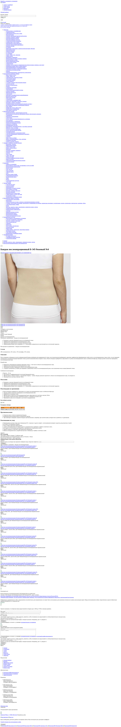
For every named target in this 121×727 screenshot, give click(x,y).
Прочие (8, 71)
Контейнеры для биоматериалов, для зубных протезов (19, 126)
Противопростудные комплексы (14, 43)
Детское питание (10, 161)
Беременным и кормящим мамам (14, 197)
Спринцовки (9, 135)
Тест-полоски (9, 120)
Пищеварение (9, 88)
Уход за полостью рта (11, 222)
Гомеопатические (10, 32)
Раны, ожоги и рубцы (11, 137)
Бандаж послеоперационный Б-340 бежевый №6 (12, 456)
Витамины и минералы (11, 57)
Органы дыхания (10, 91)
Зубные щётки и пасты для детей (14, 194)
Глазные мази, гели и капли (12, 42)
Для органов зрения (11, 78)
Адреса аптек (6, 6)
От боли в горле (10, 52)
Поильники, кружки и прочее (13, 188)
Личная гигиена (10, 227)
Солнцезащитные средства (12, 180)
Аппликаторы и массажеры (12, 199)
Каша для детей (10, 159)
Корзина (5, 661)
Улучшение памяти (10, 80)
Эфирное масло (10, 171)
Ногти (7, 179)
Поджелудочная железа (11, 85)
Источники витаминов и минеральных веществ (17, 105)
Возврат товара (7, 664)
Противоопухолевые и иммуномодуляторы (16, 68)
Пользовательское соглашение (10, 673)
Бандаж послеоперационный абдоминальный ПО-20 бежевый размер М (18, 537)
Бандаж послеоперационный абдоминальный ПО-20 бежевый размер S (18, 564)
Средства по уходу (10, 184)
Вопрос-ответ (6, 667)
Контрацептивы (10, 34)
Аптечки (8, 210)
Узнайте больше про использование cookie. (11, 722)
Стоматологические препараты (13, 41)
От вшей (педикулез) (11, 236)
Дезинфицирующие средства (13, 237)
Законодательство (7, 675)
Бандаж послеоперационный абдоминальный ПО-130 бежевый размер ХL (18, 573)
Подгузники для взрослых (12, 225)
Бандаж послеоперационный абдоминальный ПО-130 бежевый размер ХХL (19, 510)
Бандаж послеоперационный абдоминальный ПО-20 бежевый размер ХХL (18, 555)
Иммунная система (10, 97)
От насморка (9, 53)
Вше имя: (3, 611)
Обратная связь (4, 706)
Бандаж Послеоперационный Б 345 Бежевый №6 (15, 243)
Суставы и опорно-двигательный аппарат (16, 82)
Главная (5, 240)
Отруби (8, 153)
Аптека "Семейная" (8, 4)
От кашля (8, 47)
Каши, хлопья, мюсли (11, 148)
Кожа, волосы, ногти (11, 75)
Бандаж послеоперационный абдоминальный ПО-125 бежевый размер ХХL (19, 483)
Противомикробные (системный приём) (15, 67)
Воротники (9, 200)
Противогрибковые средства (13, 39)
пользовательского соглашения (28, 636)
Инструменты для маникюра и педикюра (16, 218)
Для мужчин (9, 93)
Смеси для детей (10, 155)
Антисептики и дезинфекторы (13, 31)
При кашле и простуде (11, 110)
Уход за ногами (9, 170)
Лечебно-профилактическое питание (15, 158)
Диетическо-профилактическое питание (15, 160)
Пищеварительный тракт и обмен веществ (16, 66)
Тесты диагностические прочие (13, 130)
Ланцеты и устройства (11, 124)
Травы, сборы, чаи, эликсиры (13, 54)
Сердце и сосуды (10, 83)
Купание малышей (10, 192)
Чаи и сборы (9, 154)
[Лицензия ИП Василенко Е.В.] (8, 725)
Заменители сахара (10, 146)
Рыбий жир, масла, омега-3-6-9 (13, 107)
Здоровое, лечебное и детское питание (12, 142)
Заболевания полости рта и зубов (14, 33)
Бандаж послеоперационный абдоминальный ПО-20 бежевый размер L (18, 528)
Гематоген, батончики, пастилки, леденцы (16, 101)
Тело (7, 173)
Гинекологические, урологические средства (16, 112)
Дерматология (9, 63)
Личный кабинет (7, 660)
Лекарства (5, 29)
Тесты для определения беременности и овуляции (18, 119)
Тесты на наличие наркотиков (13, 129)
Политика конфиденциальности (11, 672)
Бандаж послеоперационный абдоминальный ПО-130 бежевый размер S (18, 447)
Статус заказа (6, 7)
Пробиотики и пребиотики (12, 109)
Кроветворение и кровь (11, 59)
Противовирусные (10, 49)
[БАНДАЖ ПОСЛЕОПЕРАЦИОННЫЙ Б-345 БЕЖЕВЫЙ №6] (16, 252)
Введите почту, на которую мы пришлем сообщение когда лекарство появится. (19, 441)
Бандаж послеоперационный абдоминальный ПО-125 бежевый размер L (18, 492)
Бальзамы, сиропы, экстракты (13, 102)
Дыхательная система (11, 62)
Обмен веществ (10, 81)
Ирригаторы (9, 228)
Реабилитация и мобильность (13, 209)
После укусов (9, 168)
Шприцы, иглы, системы (12, 127)
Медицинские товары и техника (11, 198)
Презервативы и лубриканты (13, 121)
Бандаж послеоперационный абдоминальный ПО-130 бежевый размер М (18, 519)
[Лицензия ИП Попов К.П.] (70, 725)
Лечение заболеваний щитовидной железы (16, 36)
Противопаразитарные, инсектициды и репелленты (18, 72)
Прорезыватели (10, 186)
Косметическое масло (11, 176)
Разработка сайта (22, 714)
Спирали (8, 136)
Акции (5, 651)
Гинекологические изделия (12, 208)
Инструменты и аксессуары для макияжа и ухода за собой (20, 165)
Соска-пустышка (10, 185)
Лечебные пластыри (11, 140)
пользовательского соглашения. (28, 622)
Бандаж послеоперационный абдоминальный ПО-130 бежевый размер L (18, 582)
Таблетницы (9, 117)
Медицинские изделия (8, 111)
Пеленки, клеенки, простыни (13, 190)
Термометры (9, 115)
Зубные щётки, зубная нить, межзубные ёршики (17, 229)
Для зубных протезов (11, 232)
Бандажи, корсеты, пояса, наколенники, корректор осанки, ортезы (22, 207)
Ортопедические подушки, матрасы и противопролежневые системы (22, 202)
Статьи (5, 650)
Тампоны (8, 223)
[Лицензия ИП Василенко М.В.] (24, 725)
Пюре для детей (10, 156)
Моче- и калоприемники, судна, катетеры (16, 139)
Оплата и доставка (7, 666)
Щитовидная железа (11, 92)
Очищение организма (11, 87)
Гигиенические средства (9, 217)
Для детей (8, 181)
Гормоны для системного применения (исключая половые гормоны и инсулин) (25, 65)
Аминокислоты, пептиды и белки (14, 77)
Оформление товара (8, 662)
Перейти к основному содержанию (9, 1)
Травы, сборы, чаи (10, 76)
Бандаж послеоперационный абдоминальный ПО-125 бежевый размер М (18, 465)
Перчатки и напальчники (12, 116)
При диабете (9, 106)
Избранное (6, 8)
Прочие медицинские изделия (13, 122)
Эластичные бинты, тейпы (12, 204)
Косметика (5, 163)
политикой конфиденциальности (45, 636)
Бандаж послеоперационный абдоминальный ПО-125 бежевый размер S (18, 501)
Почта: (2, 614)
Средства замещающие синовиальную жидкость (17, 134)
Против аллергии (10, 51)
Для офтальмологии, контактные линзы (15, 132)
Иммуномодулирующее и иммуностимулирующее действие (20, 48)
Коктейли (8, 149)
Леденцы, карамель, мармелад (13, 150)
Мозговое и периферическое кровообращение (17, 95)
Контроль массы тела (11, 96)
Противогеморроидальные (12, 38)
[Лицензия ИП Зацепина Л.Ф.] (40, 725)
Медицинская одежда (11, 213)
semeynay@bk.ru (4, 714)
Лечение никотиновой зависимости (14, 44)
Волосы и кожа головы (11, 174)
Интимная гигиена (10, 231)
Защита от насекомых (11, 164)
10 (9, 27)
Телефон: (3, 612)
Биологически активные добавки (11, 73)
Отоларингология (10, 131)
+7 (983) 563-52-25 (13, 714)
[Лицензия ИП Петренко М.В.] (55, 725)
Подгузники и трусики (11, 189)
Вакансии (5, 653)
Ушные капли (9, 56)
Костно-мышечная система (12, 61)
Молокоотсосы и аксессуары (13, 193)
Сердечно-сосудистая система (13, 70)
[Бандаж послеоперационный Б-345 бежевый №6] (36, 323)
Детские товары (7, 183)
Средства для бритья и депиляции (14, 219)
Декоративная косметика (12, 175)
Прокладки (8, 224)
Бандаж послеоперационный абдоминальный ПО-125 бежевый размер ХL (18, 474)
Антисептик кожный (11, 238)
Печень (8, 86)
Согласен (3, 724)
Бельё (7, 205)
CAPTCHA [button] (4, 615)
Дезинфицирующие (8, 234)
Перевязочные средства (11, 125)
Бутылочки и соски (10, 195)
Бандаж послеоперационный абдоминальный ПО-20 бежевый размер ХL (18, 546)
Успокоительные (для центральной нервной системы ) (19, 104)
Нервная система (10, 46)
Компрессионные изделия (12, 212)
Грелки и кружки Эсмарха (12, 141)
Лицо (7, 178)
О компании (6, 649)
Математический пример (7, 618)
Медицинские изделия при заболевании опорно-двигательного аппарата (23, 114)
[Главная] (3, 2)
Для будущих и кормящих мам (13, 100)
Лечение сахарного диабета (12, 37)
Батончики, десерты (11, 144)
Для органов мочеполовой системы (14, 90)
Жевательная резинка (11, 145)
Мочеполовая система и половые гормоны (16, 58)
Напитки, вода (9, 151)
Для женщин (9, 98)
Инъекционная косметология (13, 166)
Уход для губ (9, 169)
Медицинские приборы (11, 214)
